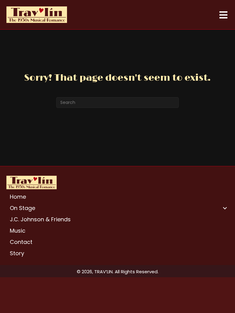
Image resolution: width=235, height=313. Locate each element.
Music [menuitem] (17, 230)
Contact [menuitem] (21, 242)
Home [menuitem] (18, 197)
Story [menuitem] (17, 253)
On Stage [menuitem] (22, 208)
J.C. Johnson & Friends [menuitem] (40, 219)
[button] (225, 208)
